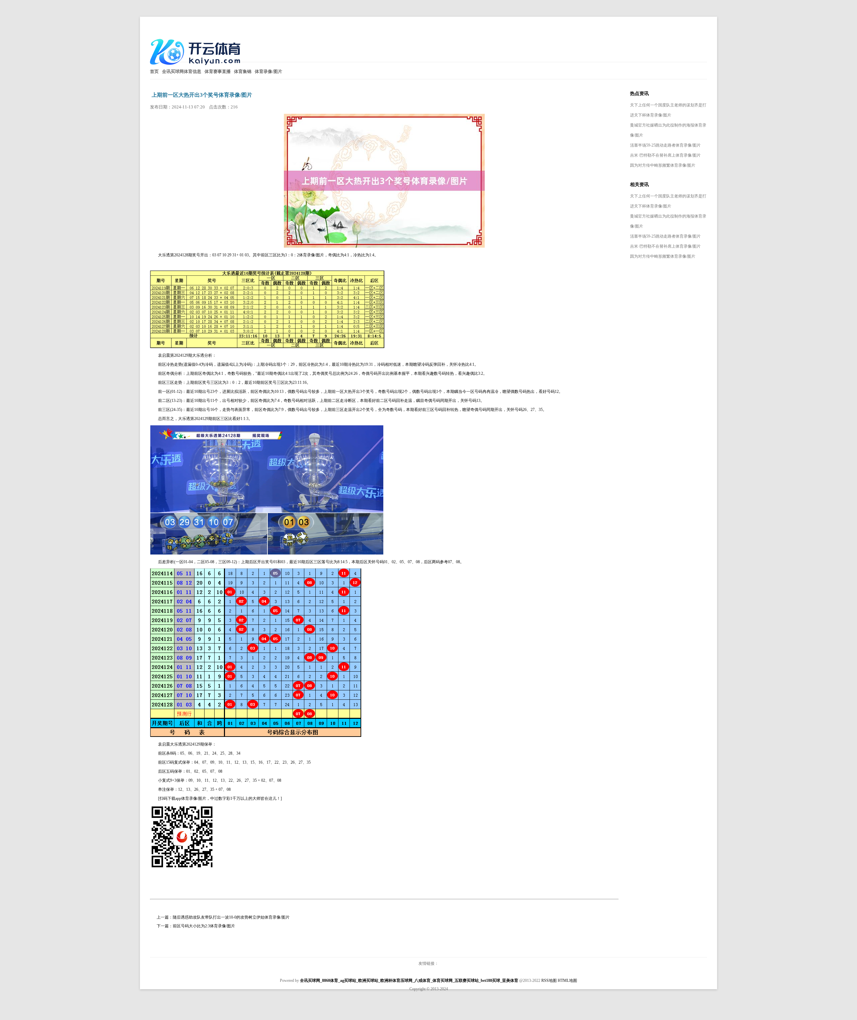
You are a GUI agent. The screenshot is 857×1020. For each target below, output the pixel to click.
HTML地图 (567, 980)
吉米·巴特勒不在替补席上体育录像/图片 (665, 155)
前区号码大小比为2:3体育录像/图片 (204, 926)
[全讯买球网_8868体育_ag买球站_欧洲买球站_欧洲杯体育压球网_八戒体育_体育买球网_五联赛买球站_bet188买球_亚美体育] (197, 67)
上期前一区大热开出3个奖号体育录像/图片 (202, 95)
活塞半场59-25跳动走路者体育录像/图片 (665, 145)
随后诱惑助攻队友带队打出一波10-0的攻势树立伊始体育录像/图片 (231, 917)
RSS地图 (549, 980)
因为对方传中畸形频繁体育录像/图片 (662, 165)
